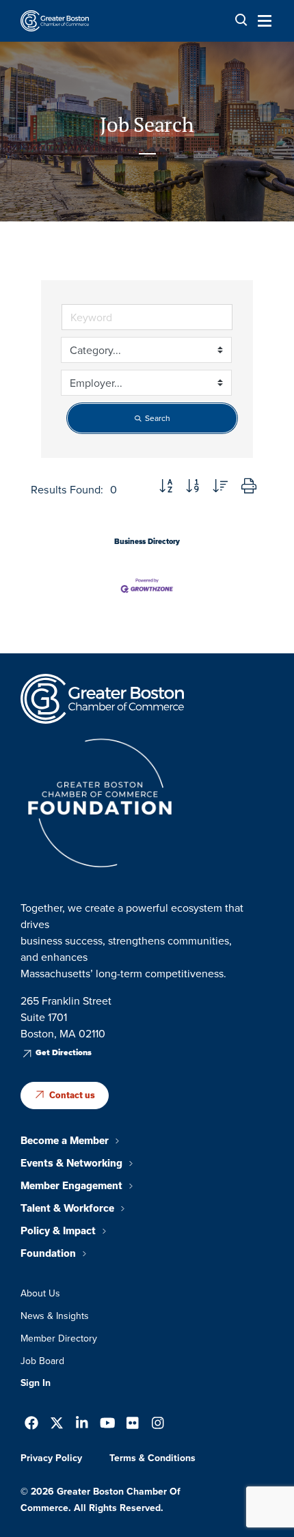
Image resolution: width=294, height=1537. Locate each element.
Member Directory (59, 1338)
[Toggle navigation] (260, 20)
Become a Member (65, 1140)
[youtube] (108, 1424)
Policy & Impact (58, 1230)
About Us (40, 1293)
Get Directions (64, 1052)
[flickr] (132, 1424)
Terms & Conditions (152, 1458)
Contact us (72, 1095)
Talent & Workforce (67, 1208)
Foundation (48, 1253)
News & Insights (55, 1315)
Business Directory (147, 541)
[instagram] (158, 1424)
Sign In (36, 1382)
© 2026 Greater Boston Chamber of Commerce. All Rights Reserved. (101, 1499)
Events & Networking (71, 1163)
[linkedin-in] (82, 1424)
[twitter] (57, 1424)
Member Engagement (71, 1185)
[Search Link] (241, 20)
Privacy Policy (51, 1458)
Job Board (42, 1361)
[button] (165, 486)
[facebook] (31, 1424)
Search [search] (157, 418)
